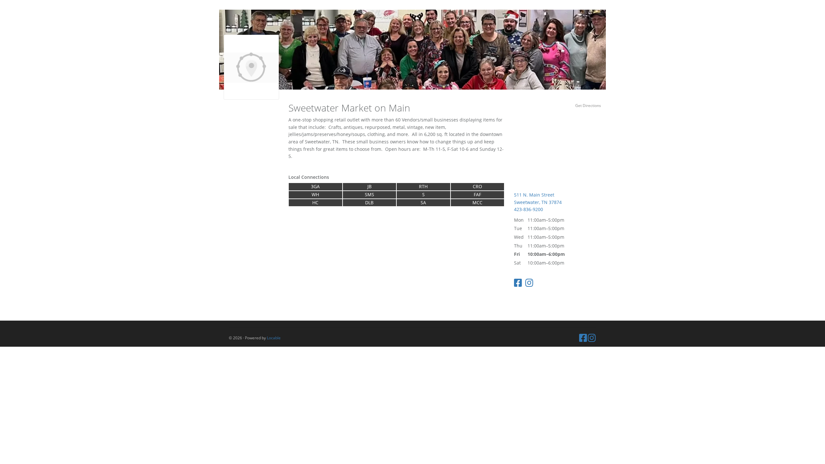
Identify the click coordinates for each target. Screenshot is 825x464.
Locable (274, 337)
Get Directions (588, 105)
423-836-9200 (528, 209)
